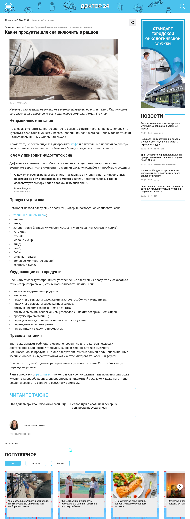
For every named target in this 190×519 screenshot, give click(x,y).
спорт (156, 180)
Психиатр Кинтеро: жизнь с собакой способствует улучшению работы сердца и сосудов (161, 142)
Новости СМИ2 (12, 443)
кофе (74, 144)
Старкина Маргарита (33, 425)
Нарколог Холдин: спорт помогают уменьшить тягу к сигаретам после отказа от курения (160, 173)
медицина (158, 133)
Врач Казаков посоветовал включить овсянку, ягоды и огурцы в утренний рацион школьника (162, 189)
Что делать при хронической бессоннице (38, 404)
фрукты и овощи (22, 434)
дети (156, 196)
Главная (9, 27)
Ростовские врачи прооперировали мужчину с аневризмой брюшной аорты (160, 126)
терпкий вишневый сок (30, 215)
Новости (19, 27)
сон (11, 434)
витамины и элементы (165, 164)
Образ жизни (47, 20)
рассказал (43, 374)
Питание (35, 20)
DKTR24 (95, 6)
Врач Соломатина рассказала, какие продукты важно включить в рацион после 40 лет (161, 157)
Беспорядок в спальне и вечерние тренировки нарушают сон (94, 405)
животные (159, 149)
